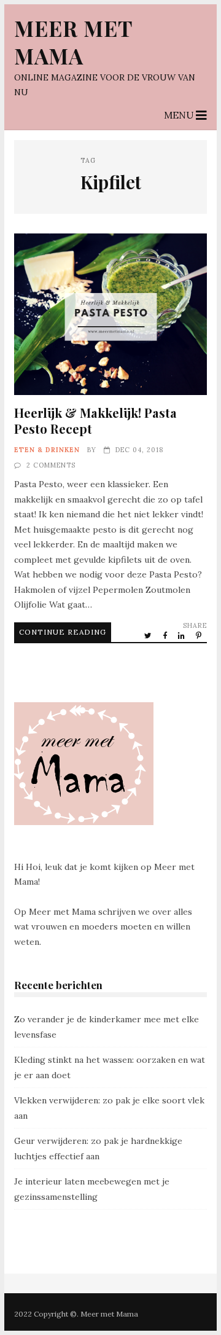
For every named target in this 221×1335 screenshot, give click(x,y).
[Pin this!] (199, 635)
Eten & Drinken (47, 449)
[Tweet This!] (149, 635)
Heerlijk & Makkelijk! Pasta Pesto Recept (110, 314)
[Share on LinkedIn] (182, 635)
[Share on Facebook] (166, 635)
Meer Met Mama (73, 42)
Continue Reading (62, 631)
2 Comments (51, 465)
